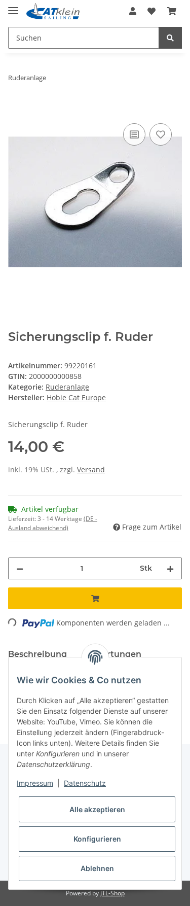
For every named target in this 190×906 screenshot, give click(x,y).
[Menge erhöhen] (170, 568)
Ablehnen (97, 868)
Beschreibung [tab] (37, 654)
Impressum (35, 783)
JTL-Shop (112, 893)
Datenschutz (85, 783)
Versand (91, 469)
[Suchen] (170, 38)
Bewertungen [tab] (112, 654)
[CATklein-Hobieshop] (54, 11)
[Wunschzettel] (151, 11)
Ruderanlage (67, 387)
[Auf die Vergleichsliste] (134, 134)
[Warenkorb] (172, 11)
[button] (133, 11)
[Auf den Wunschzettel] (160, 134)
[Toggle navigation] (13, 6)
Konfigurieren (97, 838)
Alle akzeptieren (97, 809)
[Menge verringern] (20, 568)
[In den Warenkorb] (16, 109)
